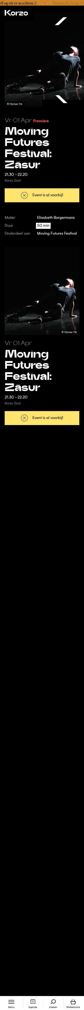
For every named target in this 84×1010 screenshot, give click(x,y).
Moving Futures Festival (57, 234)
